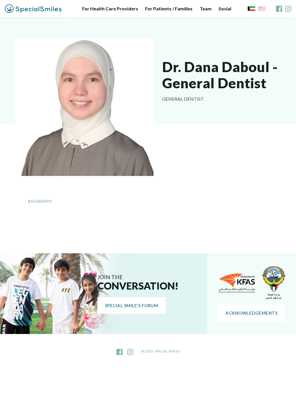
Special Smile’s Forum (131, 305)
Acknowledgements (251, 313)
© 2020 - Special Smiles (160, 351)
